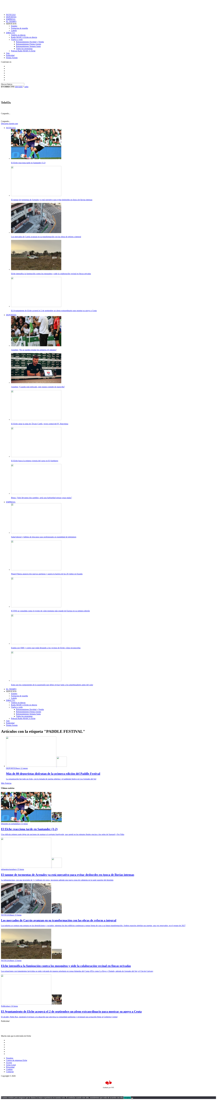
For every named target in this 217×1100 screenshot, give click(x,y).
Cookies (9, 1069)
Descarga (9, 123)
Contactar (10, 1072)
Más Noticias (6, 783)
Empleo (14, 26)
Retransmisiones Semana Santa (28, 46)
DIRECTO (10, 33)
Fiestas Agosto (12, 58)
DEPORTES (11, 17)
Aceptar (127, 1098)
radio (26, 87)
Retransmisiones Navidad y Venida (30, 42)
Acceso (9, 1063)
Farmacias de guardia (19, 28)
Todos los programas (24, 49)
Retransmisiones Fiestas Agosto (28, 44)
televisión (19, 87)
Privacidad (10, 1067)
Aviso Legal (11, 1065)
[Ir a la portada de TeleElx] (17, 97)
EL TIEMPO (11, 21)
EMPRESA (10, 19)
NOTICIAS (11, 15)
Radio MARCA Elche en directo (24, 37)
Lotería (14, 30)
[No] (132, 1098)
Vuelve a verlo (17, 39)
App (8, 53)
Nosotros (9, 1058)
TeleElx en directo (18, 35)
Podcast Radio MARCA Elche (23, 51)
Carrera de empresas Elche (16, 1060)
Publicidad (10, 55)
